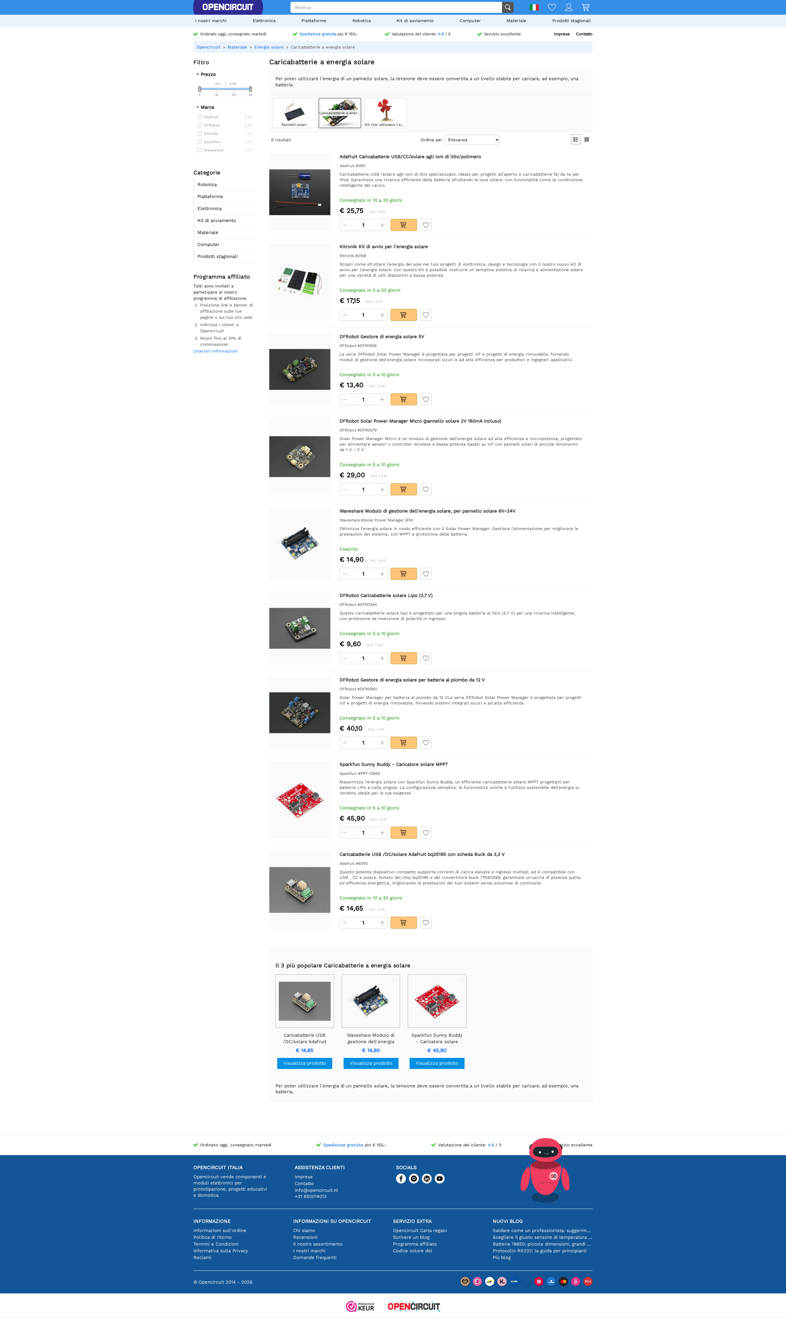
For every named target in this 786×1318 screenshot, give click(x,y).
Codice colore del (412, 1251)
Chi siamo (304, 1230)
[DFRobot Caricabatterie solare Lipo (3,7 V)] (299, 628)
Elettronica (264, 20)
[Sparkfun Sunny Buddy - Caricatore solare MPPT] (299, 799)
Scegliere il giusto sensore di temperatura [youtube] (543, 1237)
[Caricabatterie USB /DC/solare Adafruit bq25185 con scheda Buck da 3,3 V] (299, 889)
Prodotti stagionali (571, 20)
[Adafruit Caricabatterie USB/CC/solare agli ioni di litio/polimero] (299, 192)
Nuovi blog (508, 1221)
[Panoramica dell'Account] (564, 7)
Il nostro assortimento (318, 1244)
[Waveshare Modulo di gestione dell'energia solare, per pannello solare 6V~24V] (299, 543)
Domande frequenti (315, 1257)
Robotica (361, 20)
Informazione (212, 1221)
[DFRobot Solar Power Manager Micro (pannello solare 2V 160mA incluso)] (299, 456)
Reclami (202, 1257)
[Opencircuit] (228, 7)
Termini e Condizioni (216, 1244)
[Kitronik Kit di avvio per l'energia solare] (299, 282)
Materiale (516, 20)
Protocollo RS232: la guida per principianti (540, 1251)
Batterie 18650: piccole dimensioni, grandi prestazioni (543, 1244)
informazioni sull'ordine (219, 1230)
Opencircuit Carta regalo (420, 1230)
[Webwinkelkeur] (360, 1307)
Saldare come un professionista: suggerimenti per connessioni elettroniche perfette (543, 1230)
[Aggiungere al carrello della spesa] (404, 225)
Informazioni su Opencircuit (332, 1221)
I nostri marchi (211, 20)
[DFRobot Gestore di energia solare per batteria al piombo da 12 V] (299, 712)
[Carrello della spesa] (581, 7)
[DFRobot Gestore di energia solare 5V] (299, 369)
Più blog (502, 1257)
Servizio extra (412, 1221)
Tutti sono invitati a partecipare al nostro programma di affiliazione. (220, 292)
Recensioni (305, 1237)
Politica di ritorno (212, 1237)
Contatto (584, 34)
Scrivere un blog (411, 1237)
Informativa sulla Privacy (220, 1251)
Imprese (562, 34)
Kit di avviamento (415, 20)
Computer (470, 20)
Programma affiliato (415, 1244)
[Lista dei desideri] (547, 7)
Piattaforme (314, 20)
